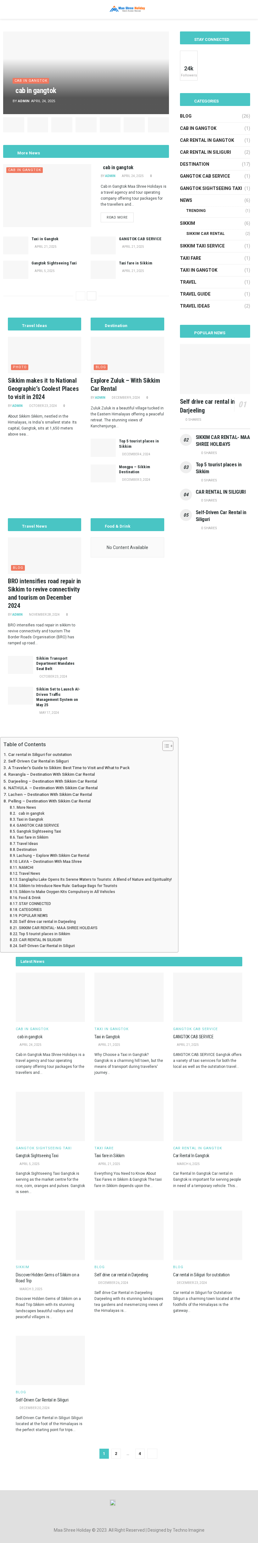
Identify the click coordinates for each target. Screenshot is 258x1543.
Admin (23, 101)
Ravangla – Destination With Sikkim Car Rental (51, 774)
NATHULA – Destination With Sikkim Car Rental (53, 787)
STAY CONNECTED (35, 904)
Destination (194, 164)
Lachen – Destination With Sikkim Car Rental (50, 794)
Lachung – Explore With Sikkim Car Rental (53, 855)
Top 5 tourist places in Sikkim (44, 934)
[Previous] (80, 295)
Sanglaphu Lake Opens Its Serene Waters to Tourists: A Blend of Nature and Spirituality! (95, 879)
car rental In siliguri (205, 152)
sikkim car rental (205, 233)
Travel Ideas (195, 305)
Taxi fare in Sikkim (136, 263)
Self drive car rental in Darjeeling (48, 921)
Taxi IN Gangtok (198, 270)
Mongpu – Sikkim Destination (134, 469)
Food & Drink (30, 898)
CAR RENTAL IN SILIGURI (221, 492)
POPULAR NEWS (33, 915)
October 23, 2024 (42, 406)
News (186, 200)
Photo (20, 367)
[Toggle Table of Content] (165, 746)
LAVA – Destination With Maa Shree (50, 861)
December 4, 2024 (135, 454)
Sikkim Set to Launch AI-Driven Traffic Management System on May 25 (58, 697)
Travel (188, 282)
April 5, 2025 (44, 271)
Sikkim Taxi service (202, 245)
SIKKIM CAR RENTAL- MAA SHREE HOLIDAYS (58, 928)
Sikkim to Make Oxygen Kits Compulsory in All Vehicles (67, 892)
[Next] (91, 295)
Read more (117, 217)
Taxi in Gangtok (45, 238)
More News (26, 807)
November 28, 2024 (44, 614)
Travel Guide (195, 294)
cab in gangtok (36, 90)
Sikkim (187, 223)
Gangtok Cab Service (205, 176)
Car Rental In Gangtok (191, 1155)
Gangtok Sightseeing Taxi (54, 263)
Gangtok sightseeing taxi (211, 188)
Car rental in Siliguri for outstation (40, 754)
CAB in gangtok (31, 81)
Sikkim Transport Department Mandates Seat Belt (55, 663)
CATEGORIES (30, 909)
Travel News (29, 873)
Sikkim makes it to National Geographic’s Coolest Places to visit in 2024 (43, 389)
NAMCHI (26, 867)
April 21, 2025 (45, 246)
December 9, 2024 (125, 397)
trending (196, 210)
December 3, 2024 (135, 479)
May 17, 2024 (49, 712)
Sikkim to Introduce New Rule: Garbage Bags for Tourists (68, 886)
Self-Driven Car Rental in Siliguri (38, 761)
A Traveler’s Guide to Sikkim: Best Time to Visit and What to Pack (69, 767)
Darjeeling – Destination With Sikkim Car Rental (52, 781)
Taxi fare (190, 258)
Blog (101, 367)
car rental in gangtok (207, 140)
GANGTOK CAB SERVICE (140, 238)
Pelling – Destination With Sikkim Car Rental (49, 801)
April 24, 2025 (132, 176)
